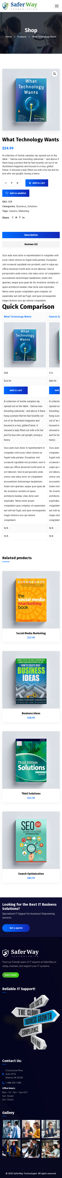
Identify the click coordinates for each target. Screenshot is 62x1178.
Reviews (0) (31, 244)
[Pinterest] (20, 218)
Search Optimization (31, 873)
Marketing (24, 211)
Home (9, 36)
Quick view (52, 598)
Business (21, 206)
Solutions (32, 206)
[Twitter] (16, 218)
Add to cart (39, 183)
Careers (13, 211)
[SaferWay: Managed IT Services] (19, 6)
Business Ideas (31, 713)
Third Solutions (31, 793)
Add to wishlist (18, 193)
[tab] (31, 235)
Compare (52, 584)
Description (31, 235)
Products (21, 36)
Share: (5, 217)
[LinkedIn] (23, 218)
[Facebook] (13, 218)
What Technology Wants (17, 316)
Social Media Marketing (31, 633)
